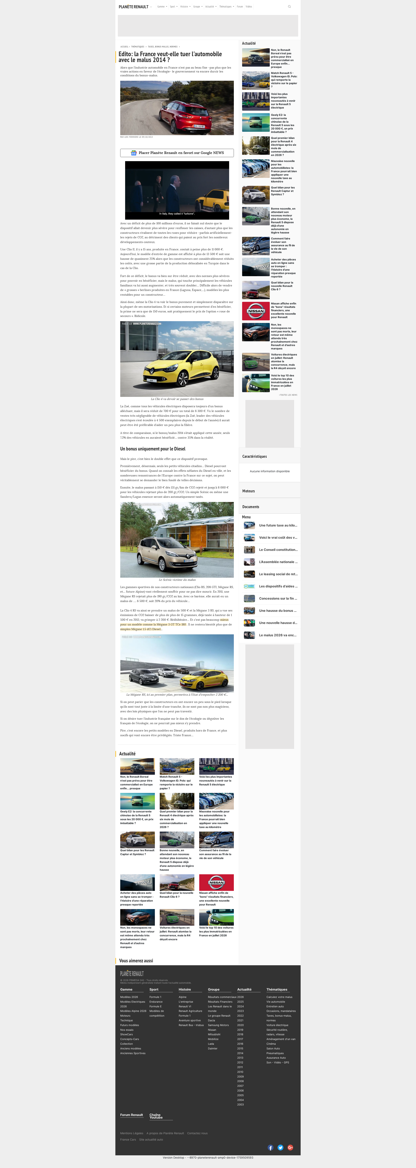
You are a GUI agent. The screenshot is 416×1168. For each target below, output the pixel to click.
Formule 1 (155, 997)
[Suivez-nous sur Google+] (288, 1147)
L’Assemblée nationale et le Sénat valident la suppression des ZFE (278, 562)
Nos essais (126, 1029)
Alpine (182, 997)
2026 (240, 997)
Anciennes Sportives (132, 1053)
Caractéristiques (254, 456)
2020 (240, 1025)
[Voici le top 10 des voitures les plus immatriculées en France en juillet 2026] (216, 917)
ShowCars (126, 1034)
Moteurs (248, 491)
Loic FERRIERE (131, 137)
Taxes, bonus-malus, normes (163, 46)
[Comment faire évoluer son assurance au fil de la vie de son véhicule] (216, 839)
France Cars (128, 1139)
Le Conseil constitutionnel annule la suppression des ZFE (278, 550)
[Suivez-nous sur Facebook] (269, 1147)
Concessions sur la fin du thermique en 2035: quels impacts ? (278, 598)
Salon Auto (273, 1048)
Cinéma (271, 1043)
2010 (240, 1071)
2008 (240, 1081)
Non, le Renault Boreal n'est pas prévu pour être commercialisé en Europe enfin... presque (282, 58)
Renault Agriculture (190, 1011)
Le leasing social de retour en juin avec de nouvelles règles (278, 574)
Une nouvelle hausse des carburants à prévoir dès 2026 (278, 623)
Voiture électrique (277, 1025)
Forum (240, 6)
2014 (240, 1053)
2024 (240, 1006)
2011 (240, 1067)
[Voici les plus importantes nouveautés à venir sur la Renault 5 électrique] (216, 766)
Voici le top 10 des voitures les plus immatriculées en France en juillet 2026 (216, 931)
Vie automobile (275, 1001)
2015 (240, 1048)
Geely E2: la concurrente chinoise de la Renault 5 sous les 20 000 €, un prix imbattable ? (282, 123)
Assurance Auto (276, 1057)
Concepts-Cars (129, 1039)
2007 (240, 1085)
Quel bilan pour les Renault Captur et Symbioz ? (283, 191)
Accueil (124, 46)
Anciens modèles (130, 1048)
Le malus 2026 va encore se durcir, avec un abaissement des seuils (278, 635)
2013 (240, 1057)
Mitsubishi (214, 1034)
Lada (211, 1043)
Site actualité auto (151, 1139)
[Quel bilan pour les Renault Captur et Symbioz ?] (137, 839)
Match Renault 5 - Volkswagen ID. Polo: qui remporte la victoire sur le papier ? (284, 79)
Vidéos (249, 6)
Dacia (211, 1020)
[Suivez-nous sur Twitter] (279, 1147)
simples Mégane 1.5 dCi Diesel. (140, 629)
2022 (240, 1015)
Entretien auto (275, 1006)
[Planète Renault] (134, 6)
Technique (126, 1020)
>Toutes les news (288, 395)
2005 (240, 1095)
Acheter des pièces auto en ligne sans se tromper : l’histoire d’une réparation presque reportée (283, 268)
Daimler (212, 1048)
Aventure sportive (190, 1020)
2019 (240, 1029)
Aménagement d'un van (280, 1039)
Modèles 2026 (129, 997)
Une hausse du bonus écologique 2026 (278, 611)
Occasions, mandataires (281, 1011)
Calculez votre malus (279, 997)
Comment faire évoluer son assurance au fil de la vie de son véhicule (215, 854)
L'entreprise (186, 1001)
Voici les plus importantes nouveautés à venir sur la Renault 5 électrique (215, 780)
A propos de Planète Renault (165, 1133)
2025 (240, 1001)
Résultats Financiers (220, 1001)
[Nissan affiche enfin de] (216, 882)
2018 (240, 1034)
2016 (240, 1043)
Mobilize (213, 1039)
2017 (240, 1039)
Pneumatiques (275, 1053)
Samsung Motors (218, 1025)
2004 (240, 1100)
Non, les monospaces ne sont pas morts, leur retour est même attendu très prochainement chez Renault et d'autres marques (284, 336)
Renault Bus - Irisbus (191, 1025)
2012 (240, 1062)
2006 (240, 1090)
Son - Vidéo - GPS (277, 1062)
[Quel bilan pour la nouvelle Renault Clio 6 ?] (177, 882)
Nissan (212, 1029)
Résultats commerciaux (222, 997)
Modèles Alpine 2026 (133, 1011)
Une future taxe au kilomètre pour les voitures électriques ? (278, 525)
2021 (240, 1020)
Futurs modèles (129, 1025)
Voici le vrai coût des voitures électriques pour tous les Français (278, 537)
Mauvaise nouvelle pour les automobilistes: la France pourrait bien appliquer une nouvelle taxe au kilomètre (214, 819)
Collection (126, 1043)
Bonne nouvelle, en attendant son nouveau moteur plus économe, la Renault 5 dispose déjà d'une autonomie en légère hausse (283, 220)
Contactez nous (197, 1133)
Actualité (249, 43)
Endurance (156, 1001)
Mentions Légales (131, 1133)
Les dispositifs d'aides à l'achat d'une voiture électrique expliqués (278, 586)
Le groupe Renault (219, 1015)
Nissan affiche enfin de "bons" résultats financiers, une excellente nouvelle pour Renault (283, 310)
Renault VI (185, 1006)
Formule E (156, 1006)
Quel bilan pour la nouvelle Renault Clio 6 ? (282, 286)
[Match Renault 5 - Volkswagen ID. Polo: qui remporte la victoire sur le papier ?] (177, 766)
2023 (240, 1011)
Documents (250, 507)
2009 (240, 1076)
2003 (240, 1104)
